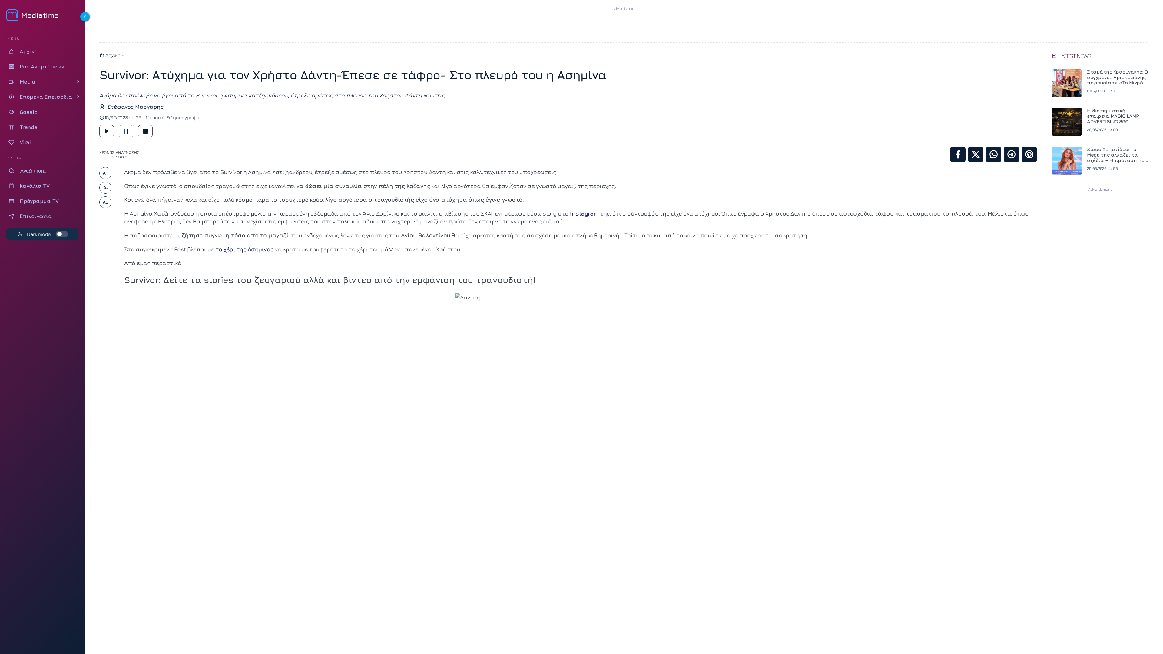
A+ (105, 173)
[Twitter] (975, 154)
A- (105, 187)
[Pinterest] (1029, 154)
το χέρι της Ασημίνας (244, 249)
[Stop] (145, 131)
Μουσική (155, 117)
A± (105, 202)
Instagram (583, 213)
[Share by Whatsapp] (993, 154)
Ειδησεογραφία (184, 117)
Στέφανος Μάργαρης (135, 107)
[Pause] (126, 131)
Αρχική (112, 55)
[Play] (106, 131)
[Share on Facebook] (958, 154)
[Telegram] (1011, 154)
